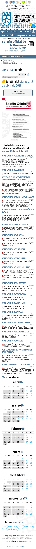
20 (13, 395)
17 (18, 416)
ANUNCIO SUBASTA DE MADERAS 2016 (18, 173)
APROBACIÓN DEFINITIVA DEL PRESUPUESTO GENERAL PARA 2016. (16, 345)
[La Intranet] (29, 2)
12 (9, 393)
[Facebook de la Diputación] (7, 2)
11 (5, 393)
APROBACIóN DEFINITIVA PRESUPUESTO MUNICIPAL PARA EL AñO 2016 (17, 277)
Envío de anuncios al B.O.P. (12, 63)
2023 (20, 527)
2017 (20, 530)
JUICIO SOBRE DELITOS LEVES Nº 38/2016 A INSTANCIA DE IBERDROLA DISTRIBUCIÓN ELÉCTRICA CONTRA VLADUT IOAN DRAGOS (15, 218)
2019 (10, 530)
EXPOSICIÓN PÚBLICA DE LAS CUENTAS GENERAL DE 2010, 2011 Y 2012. (17, 327)
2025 (10, 527)
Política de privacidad (18, 535)
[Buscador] (23, 2)
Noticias (23, 31)
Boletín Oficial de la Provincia (14, 43)
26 (9, 398)
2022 (26, 527)
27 (13, 398)
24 (13, 442)
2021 (31, 527)
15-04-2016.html (25, 38)
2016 (17, 38)
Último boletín (7, 60)
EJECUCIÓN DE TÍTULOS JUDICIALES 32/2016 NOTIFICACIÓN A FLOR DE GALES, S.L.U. (17, 229)
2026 (4, 527)
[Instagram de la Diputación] (10, 2)
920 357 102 (24, 8)
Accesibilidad (14, 8)
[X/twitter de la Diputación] (13, 2)
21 (18, 395)
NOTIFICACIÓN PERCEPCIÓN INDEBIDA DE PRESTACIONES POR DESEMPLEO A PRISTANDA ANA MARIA (17, 191)
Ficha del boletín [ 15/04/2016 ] (15, 51)
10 (18, 414)
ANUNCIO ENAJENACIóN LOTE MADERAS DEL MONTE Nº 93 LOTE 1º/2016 (17, 272)
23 (13, 419)
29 (22, 398)
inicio (4, 38)
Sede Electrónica (7, 35)
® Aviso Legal (7, 535)
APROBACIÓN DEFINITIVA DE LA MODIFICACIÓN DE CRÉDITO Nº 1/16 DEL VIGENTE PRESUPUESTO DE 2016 (17, 288)
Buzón (20, 5)
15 (22, 393)
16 (13, 416)
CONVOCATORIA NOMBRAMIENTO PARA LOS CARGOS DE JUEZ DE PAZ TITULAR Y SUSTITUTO (18, 317)
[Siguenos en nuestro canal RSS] (17, 2)
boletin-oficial (11, 38)
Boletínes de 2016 (18, 48)
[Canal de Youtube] (20, 2)
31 (18, 421)
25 (5, 398)
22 (22, 395)
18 (5, 395)
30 (13, 421)
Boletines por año (9, 62)
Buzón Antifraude (24, 537)
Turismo (31, 35)
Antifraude (27, 5)
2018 (15, 530)
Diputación (5, 31)
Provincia (14, 31)
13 (13, 393)
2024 (15, 527)
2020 (4, 530)
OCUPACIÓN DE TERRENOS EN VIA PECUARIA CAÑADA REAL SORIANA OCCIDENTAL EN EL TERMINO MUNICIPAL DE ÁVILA (17, 358)
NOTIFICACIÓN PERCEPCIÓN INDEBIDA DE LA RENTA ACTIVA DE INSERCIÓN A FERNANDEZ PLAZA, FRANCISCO (17, 185)
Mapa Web (11, 5)
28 (18, 398)
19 (9, 395)
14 (18, 393)
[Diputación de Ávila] (18, 27)
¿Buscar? (21, 77)
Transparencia (21, 35)
